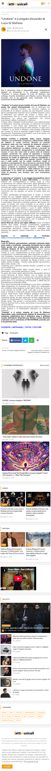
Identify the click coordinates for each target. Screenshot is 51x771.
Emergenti (15, 12)
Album (4, 712)
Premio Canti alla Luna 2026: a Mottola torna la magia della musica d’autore (12, 511)
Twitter (25, 340)
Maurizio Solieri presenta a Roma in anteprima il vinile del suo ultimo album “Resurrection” (30, 637)
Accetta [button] (7, 766)
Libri (24, 716)
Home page (5, 12)
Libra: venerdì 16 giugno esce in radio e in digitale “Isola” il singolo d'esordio (30, 648)
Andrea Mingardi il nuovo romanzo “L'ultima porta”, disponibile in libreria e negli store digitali (36, 552)
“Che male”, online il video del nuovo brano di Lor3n (22, 437)
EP (3, 716)
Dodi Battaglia (30, 712)
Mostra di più (44, 365)
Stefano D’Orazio (7, 720)
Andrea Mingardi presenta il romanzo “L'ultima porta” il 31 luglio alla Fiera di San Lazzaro (12, 551)
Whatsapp (31, 340)
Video (18, 720)
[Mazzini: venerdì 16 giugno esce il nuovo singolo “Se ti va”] (6, 682)
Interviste (17, 716)
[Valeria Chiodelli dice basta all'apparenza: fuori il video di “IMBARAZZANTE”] (6, 660)
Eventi (9, 716)
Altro (11, 712)
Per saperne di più (31, 761)
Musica (32, 716)
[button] (48, 3)
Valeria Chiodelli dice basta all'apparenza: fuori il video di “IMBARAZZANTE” (30, 659)
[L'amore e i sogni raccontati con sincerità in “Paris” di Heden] (6, 693)
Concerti (19, 712)
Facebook (17, 340)
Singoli (40, 716)
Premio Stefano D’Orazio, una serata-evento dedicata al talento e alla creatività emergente (37, 512)
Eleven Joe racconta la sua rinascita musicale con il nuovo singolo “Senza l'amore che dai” (31, 670)
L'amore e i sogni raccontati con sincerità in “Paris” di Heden (31, 691)
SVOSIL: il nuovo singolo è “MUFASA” (16, 400)
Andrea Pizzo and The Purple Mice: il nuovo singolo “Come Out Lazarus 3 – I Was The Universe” (25, 474)
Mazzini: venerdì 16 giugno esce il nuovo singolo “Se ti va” (31, 680)
